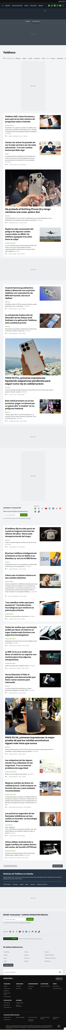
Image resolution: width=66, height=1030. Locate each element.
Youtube (60, 6)
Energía (26, 955)
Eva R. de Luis (13, 394)
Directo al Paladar (45, 986)
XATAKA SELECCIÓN (17, 5)
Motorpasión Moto (57, 988)
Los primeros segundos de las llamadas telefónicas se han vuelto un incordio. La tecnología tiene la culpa (21, 817)
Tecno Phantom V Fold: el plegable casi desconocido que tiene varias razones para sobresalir (20, 678)
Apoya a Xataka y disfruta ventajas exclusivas (30, 938)
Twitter (63, 6)
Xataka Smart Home (7, 993)
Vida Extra (18, 988)
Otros (7, 154)
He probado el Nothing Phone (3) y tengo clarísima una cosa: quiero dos (28, 210)
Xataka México (7, 1017)
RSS (57, 508)
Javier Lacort (13, 164)
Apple (26, 884)
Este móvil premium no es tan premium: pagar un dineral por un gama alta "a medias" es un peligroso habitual (20, 404)
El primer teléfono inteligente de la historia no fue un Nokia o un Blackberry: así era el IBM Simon (21, 556)
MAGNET (40, 5)
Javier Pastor (13, 547)
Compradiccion (7, 1007)
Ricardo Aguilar (14, 222)
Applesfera (6, 990)
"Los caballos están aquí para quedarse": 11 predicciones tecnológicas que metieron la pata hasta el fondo (19, 606)
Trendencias (7, 1002)
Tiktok (52, 6)
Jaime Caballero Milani (15, 807)
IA (47, 58)
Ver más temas (8, 965)
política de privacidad (25, 518)
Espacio (47, 952)
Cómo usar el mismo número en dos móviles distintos (20, 576)
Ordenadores (9, 614)
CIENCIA (26, 5)
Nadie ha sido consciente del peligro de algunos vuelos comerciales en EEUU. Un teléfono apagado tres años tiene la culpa (19, 234)
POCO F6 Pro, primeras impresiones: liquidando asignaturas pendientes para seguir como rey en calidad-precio (27, 380)
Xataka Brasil (7, 1019)
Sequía (24, 58)
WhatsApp (49, 6)
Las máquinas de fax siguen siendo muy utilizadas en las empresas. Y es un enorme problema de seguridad (19, 764)
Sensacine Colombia (31, 1020)
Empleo (26, 961)
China (5, 961)
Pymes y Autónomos (19, 1005)
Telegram (55, 6)
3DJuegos (18, 986)
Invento (30, 58)
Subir (58, 978)
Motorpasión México (56, 1018)
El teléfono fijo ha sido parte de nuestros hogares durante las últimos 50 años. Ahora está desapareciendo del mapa (20, 532)
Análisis (7, 216)
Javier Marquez (13, 309)
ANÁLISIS (7, 5)
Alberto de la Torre (15, 645)
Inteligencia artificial (42, 884)
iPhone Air (37, 58)
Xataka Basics (9, 125)
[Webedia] (62, 1)
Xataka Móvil (7, 988)
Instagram (57, 6)
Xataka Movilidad (10, 243)
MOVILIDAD (33, 5)
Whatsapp (60, 58)
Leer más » (8, 133)
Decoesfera (7, 1005)
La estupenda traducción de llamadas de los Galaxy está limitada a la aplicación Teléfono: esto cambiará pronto (21, 318)
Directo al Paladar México (45, 1018)
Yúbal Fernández (14, 136)
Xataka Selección (10, 794)
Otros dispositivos (10, 771)
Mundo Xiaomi (7, 996)
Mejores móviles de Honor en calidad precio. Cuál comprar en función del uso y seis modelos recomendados (20, 786)
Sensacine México (33, 1017)
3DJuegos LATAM (20, 1017)
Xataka (5, 986)
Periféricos (8, 825)
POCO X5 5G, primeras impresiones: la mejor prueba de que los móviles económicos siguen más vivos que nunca (30, 740)
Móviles (7, 302)
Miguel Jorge (12, 254)
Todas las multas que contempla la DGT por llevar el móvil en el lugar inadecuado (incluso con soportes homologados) (21, 631)
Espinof (30, 988)
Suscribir (24, 515)
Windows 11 (48, 961)
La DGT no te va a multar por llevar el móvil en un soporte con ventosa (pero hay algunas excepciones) (21, 655)
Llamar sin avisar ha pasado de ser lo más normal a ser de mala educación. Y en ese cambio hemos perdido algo (20, 146)
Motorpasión (56, 986)
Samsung (32, 884)
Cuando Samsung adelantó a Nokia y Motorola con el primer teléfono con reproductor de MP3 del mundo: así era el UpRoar (20, 292)
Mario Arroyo (13, 754)
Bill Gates (18, 58)
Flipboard (60, 508)
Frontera (53, 58)
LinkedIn (35, 511)
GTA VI (43, 58)
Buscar (60, 972)
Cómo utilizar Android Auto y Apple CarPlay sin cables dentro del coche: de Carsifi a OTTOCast (20, 844)
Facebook (42, 508)
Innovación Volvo (36, 21)
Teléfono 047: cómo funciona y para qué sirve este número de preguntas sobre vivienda (20, 119)
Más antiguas (57, 866)
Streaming (15, 884)
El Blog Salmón (19, 1002)
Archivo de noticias (11, 866)
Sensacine (31, 986)
